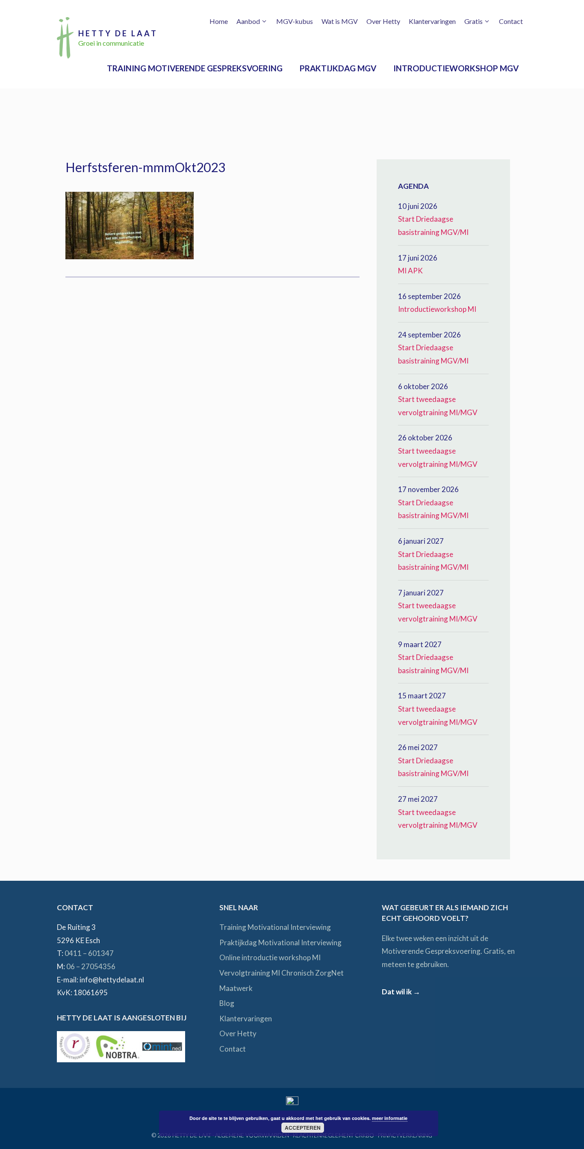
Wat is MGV (339, 21)
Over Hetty (383, 21)
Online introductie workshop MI (270, 957)
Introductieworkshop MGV (456, 68)
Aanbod (248, 21)
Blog (226, 1003)
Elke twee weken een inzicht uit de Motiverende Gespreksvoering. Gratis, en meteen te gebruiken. (448, 951)
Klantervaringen (432, 21)
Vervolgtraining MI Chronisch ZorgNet (281, 972)
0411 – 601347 (89, 953)
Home (218, 21)
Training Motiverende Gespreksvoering (195, 68)
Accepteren (303, 1127)
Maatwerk (236, 988)
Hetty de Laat (118, 33)
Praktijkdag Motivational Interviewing (280, 942)
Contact (511, 21)
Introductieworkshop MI (437, 309)
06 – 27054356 (90, 966)
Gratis (473, 21)
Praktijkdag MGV (338, 68)
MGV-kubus (294, 21)
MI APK (410, 270)
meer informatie (389, 1118)
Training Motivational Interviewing (275, 927)
